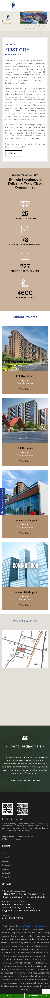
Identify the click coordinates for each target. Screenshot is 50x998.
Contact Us (6, 870)
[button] (2, 21)
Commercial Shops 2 (25, 592)
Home (4, 850)
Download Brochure (2, 500)
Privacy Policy (7, 874)
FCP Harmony (25, 448)
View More (25, 389)
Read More (13, 153)
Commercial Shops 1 (25, 520)
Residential (6, 858)
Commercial (7, 862)
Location (5, 866)
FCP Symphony (25, 376)
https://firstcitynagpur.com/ (31, 923)
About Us (6, 854)
